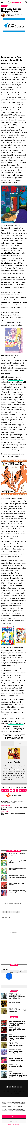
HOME (4, 1091)
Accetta (14, 1116)
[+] (18, 912)
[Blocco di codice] (13, 912)
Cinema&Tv (15, 1091)
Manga (9, 802)
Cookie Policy (11, 1124)
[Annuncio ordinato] (8, 912)
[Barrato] (7, 912)
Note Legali (16, 1124)
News (13, 802)
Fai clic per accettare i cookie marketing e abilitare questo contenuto (14, 971)
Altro (12, 1093)
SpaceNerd (5, 969)
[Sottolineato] (5, 912)
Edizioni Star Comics (15, 724)
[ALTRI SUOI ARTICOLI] (20, 743)
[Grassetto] (2, 912)
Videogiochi (9, 1091)
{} (16, 912)
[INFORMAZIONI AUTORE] (7, 743)
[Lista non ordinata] (10, 912)
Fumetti (4, 802)
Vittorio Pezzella (10, 15)
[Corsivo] (4, 912)
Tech (24, 1091)
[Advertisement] (14, 44)
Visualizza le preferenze (14, 1121)
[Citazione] (11, 912)
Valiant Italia (5, 726)
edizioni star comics (17, 801)
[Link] (14, 912)
